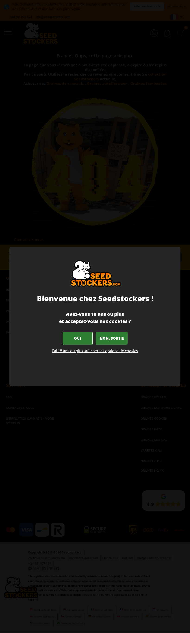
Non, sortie (112, 338)
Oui (77, 338)
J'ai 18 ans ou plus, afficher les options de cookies (95, 350)
